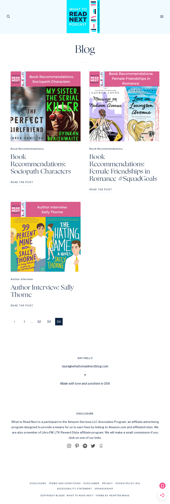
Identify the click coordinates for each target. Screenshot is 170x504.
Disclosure (38, 483)
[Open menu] (162, 16)
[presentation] (46, 106)
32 (39, 321)
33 (49, 321)
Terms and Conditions (65, 483)
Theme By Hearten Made (112, 495)
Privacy (107, 483)
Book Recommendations (27, 148)
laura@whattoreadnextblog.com (85, 366)
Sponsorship (104, 488)
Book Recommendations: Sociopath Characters (41, 164)
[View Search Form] (8, 16)
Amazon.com (117, 427)
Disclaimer (91, 483)
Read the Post (22, 183)
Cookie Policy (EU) (128, 483)
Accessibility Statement (74, 488)
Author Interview (22, 279)
